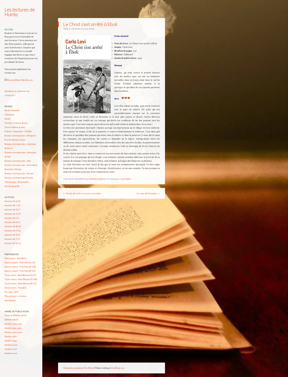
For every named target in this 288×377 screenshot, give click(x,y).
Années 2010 (10, 349)
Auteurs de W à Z (12, 243)
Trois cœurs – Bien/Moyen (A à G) (20, 275)
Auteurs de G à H (12, 213)
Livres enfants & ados (14, 127)
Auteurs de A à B (12, 201)
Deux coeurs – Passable (15, 287)
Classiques (9, 114)
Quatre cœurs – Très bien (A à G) (19, 262)
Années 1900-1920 (13, 323)
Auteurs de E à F (12, 209)
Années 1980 (10, 336)
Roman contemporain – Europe (19, 173)
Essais (7, 118)
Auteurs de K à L (12, 222)
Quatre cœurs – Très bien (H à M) (20, 266)
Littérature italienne (97, 179)
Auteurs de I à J (11, 217)
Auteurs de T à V (12, 239)
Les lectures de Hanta (19, 12)
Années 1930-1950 (13, 327)
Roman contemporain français (18, 177)
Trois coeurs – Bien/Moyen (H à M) (20, 279)
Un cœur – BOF (11, 291)
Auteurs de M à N (12, 226)
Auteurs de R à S (12, 234)
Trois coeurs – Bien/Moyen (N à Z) (20, 283)
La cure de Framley (148, 193)
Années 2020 (10, 353)
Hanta (91, 28)
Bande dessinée (12, 110)
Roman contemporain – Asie (17, 160)
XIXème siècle (11, 319)
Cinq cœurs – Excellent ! (15, 258)
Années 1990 (10, 340)
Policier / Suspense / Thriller (18, 131)
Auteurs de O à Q (12, 230)
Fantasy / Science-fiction (16, 122)
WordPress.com (117, 368)
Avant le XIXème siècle (15, 315)
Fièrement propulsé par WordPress (78, 368)
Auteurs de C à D (12, 205)
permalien (126, 179)
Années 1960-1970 (13, 332)
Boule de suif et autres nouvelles (82, 193)
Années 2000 (10, 344)
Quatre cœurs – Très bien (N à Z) (19, 270)
